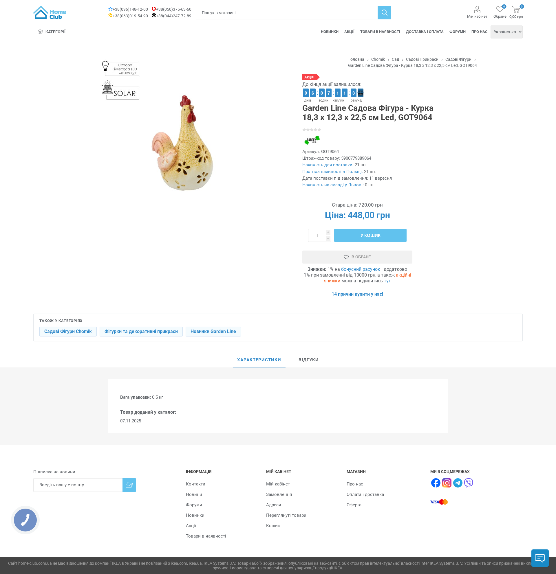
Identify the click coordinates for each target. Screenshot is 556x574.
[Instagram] (446, 482)
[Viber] (468, 482)
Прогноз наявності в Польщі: (332, 171)
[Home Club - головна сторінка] (49, 12)
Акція (309, 77)
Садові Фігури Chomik (68, 331)
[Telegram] (457, 482)
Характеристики (259, 360)
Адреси (273, 504)
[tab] (259, 360)
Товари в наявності (380, 32)
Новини (194, 494)
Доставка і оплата (425, 32)
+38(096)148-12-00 (130, 9)
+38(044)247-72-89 (173, 16)
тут (387, 281)
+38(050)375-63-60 (173, 9)
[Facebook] (435, 482)
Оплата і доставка (365, 494)
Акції (349, 32)
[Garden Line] (311, 140)
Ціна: (335, 215)
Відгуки (309, 360)
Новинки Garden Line (213, 331)
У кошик (371, 235)
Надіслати (129, 485)
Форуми (457, 32)
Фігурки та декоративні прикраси (141, 331)
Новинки (330, 32)
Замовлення (279, 494)
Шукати (384, 12)
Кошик (273, 525)
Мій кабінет (477, 16)
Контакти (195, 484)
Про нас (479, 32)
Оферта (354, 504)
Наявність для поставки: (328, 165)
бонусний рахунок (360, 269)
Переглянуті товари (286, 515)
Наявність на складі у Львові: (333, 184)
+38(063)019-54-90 (130, 16)
